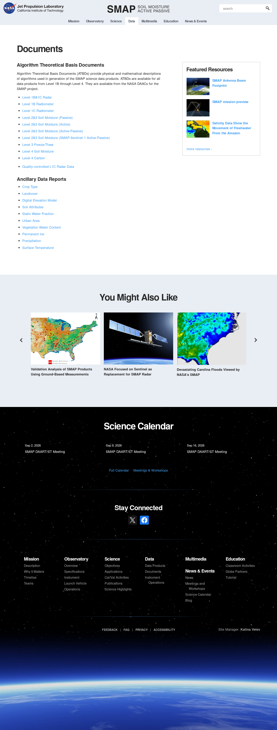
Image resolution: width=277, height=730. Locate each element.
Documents (153, 571)
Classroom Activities (240, 565)
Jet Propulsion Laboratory (40, 5)
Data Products (155, 565)
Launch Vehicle (75, 583)
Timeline (30, 577)
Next (256, 340)
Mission (31, 559)
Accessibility (164, 630)
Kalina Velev (250, 629)
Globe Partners (236, 571)
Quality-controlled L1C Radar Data (48, 166)
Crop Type (30, 186)
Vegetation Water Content (41, 227)
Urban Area (31, 220)
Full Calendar (119, 470)
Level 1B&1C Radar (37, 97)
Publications (113, 583)
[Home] (138, 9)
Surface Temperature (38, 247)
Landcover (30, 193)
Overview (71, 565)
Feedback (110, 630)
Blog (188, 600)
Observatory (76, 559)
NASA (9, 8)
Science (112, 559)
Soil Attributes (32, 206)
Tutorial (231, 577)
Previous (21, 340)
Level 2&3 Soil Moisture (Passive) (47, 117)
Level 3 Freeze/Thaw (37, 144)
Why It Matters (34, 571)
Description (32, 565)
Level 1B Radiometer (38, 103)
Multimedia (195, 559)
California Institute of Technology (40, 12)
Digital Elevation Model (39, 200)
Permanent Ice (33, 233)
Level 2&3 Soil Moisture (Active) (46, 124)
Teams (28, 583)
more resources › (199, 148)
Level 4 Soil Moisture (38, 151)
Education (235, 559)
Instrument (71, 577)
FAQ (126, 630)
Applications (113, 571)
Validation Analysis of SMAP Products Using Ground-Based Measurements (61, 371)
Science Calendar (198, 594)
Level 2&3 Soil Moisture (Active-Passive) (52, 130)
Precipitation (31, 240)
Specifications (74, 571)
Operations (72, 589)
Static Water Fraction (38, 213)
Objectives (112, 565)
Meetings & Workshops (150, 470)
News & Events (200, 571)
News (189, 577)
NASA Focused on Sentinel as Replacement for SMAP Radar (128, 371)
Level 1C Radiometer (38, 110)
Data (149, 559)
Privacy (141, 630)
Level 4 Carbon (33, 157)
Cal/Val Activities (117, 577)
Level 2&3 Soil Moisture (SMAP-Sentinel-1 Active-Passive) (66, 137)
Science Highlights (118, 589)
